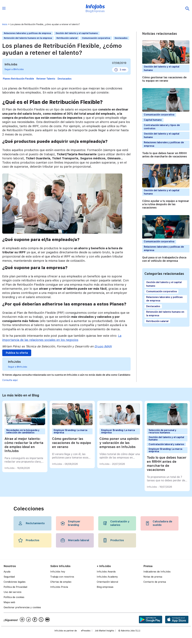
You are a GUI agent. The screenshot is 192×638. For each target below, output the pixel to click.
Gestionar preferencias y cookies (22, 607)
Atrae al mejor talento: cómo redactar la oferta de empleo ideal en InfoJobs (23, 445)
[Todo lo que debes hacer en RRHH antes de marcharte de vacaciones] (167, 424)
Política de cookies (14, 597)
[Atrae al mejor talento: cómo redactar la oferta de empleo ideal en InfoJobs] (24, 424)
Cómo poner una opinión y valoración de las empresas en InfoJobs (119, 443)
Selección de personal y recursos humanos (162, 431)
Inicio (4, 24)
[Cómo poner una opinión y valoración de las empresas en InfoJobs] (119, 424)
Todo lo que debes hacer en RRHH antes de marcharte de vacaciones (164, 155)
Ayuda (7, 571)
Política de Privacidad (15, 587)
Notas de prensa (152, 576)
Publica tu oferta (17, 352)
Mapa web (9, 602)
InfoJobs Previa (59, 587)
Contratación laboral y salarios (166, 444)
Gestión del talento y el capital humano (77, 33)
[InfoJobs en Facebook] (35, 619)
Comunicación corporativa (96, 38)
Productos (32, 540)
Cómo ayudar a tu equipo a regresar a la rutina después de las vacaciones (165, 204)
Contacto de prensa (154, 581)
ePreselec (86, 630)
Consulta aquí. (10, 380)
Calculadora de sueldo (162, 523)
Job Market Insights (104, 630)
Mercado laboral (78, 540)
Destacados (121, 38)
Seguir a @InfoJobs (14, 69)
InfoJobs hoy (57, 571)
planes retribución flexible (18, 78)
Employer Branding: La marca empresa (70, 431)
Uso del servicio (12, 592)
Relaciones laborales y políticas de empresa (27, 33)
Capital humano (153, 119)
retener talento (45, 78)
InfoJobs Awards (106, 571)
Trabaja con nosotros (62, 576)
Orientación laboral (107, 581)
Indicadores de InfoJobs (157, 571)
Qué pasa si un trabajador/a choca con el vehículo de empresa (164, 259)
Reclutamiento (35, 523)
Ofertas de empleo (60, 581)
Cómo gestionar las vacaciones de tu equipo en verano (164, 79)
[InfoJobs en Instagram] (23, 619)
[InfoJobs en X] (41, 619)
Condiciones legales (15, 581)
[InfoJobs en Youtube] (48, 619)
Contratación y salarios (119, 523)
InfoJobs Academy (107, 576)
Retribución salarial (67, 38)
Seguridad (9, 576)
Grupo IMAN (103, 346)
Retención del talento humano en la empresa (28, 38)
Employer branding (74, 523)
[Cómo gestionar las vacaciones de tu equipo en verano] (72, 424)
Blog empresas (105, 587)
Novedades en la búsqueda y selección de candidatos (22, 431)
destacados (65, 78)
